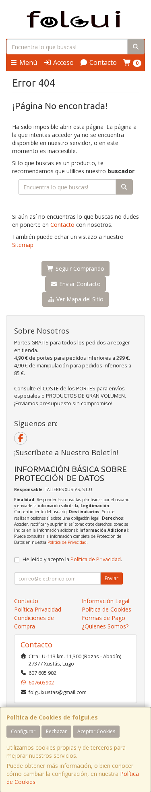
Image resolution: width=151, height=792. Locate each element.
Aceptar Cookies (96, 731)
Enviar (111, 578)
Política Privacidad (37, 609)
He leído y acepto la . (72, 559)
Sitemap (22, 245)
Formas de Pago (103, 618)
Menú (27, 62)
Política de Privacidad (67, 542)
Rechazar (56, 731)
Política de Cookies (106, 609)
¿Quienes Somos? (105, 626)
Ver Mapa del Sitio (79, 299)
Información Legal (105, 601)
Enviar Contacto (79, 284)
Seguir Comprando (79, 268)
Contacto (102, 62)
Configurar (23, 731)
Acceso (63, 62)
